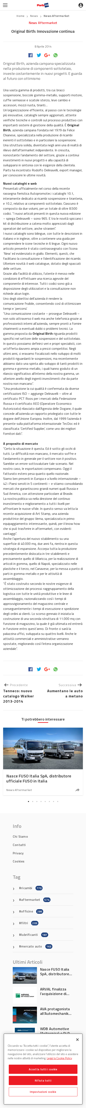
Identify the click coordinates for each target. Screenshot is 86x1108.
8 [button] (58, 801)
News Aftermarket (56, 16)
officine (31, 911)
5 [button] (45, 801)
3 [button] (37, 801)
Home (20, 16)
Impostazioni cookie (43, 1092)
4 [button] (41, 801)
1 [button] (28, 801)
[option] (43, 761)
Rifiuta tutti (43, 1080)
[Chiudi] (77, 1039)
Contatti (19, 844)
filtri (29, 922)
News (34, 16)
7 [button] (53, 801)
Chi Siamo (20, 836)
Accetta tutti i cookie (43, 1069)
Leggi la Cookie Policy (59, 1058)
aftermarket (35, 899)
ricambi (31, 887)
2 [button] (32, 801)
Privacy (18, 853)
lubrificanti (34, 934)
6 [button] (49, 801)
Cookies (18, 861)
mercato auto (36, 946)
